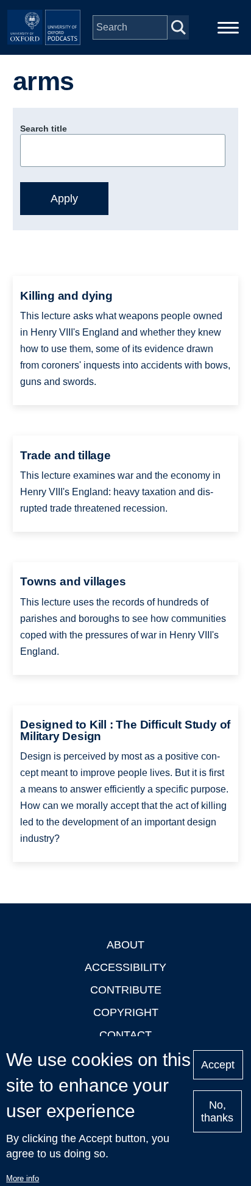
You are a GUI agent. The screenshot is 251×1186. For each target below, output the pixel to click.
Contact (125, 1035)
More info (22, 1178)
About (125, 945)
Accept (218, 1065)
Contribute (125, 990)
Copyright (125, 1012)
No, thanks (217, 1111)
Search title (43, 128)
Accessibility (125, 967)
